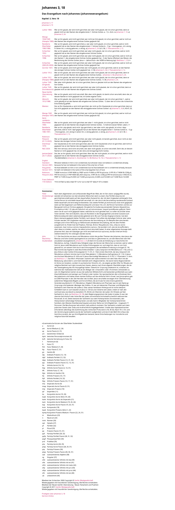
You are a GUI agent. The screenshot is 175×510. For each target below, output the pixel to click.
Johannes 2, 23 (81, 241)
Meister (45, 106)
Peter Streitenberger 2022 (48, 196)
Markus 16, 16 (97, 158)
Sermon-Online (48, 496)
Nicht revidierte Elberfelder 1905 (46, 121)
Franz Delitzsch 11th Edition (48, 180)
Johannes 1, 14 (122, 32)
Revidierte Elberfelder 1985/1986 (46, 46)
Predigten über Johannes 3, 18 (53, 494)
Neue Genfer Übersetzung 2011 (47, 94)
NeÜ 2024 (46, 149)
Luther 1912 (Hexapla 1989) (47, 78)
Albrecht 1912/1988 (46, 100)
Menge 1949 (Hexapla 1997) (47, 114)
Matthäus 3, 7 (62, 258)
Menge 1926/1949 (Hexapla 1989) (47, 39)
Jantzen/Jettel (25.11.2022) (47, 154)
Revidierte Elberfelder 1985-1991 (46, 129)
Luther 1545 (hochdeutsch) (47, 88)
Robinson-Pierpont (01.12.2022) (46, 139)
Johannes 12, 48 (85, 158)
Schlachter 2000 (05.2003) (47, 64)
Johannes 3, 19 (47, 25)
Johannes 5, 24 (59, 34)
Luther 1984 (46, 30)
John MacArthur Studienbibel (47, 238)
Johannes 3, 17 (47, 23)
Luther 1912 (46, 73)
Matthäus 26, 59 (77, 294)
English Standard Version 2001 (47, 162)
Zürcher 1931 (47, 68)
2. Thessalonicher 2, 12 (114, 48)
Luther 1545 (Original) (46, 83)
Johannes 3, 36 (108, 75)
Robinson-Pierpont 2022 (47, 173)
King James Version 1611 (47, 169)
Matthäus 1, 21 (122, 60)
